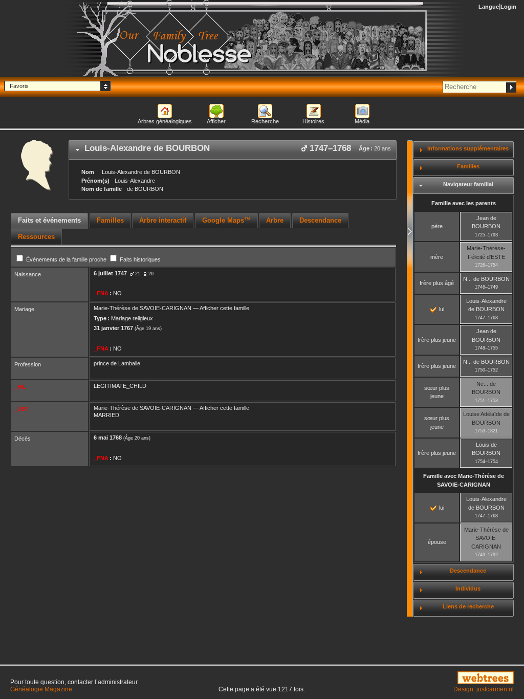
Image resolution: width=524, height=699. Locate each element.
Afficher (216, 121)
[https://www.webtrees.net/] (437, 678)
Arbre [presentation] (274, 220)
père (437, 226)
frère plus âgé (437, 283)
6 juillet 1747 (110, 273)
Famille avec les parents (463, 203)
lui (441, 309)
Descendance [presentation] (320, 220)
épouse (437, 542)
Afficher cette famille (224, 308)
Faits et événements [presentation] (49, 220)
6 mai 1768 (108, 437)
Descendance (468, 570)
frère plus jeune (437, 340)
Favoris (19, 86)
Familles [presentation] (110, 220)
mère (436, 257)
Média (362, 121)
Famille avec (463, 480)
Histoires (313, 121)
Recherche (265, 121)
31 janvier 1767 (113, 328)
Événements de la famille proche (66, 259)
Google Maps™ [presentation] (226, 220)
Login (508, 7)
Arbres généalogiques (165, 121)
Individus (468, 588)
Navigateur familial (468, 184)
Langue (488, 7)
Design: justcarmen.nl (483, 689)
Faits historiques (139, 259)
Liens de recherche (468, 606)
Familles (468, 166)
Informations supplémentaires (468, 148)
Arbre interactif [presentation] (162, 220)
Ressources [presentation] (36, 237)
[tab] (233, 150)
